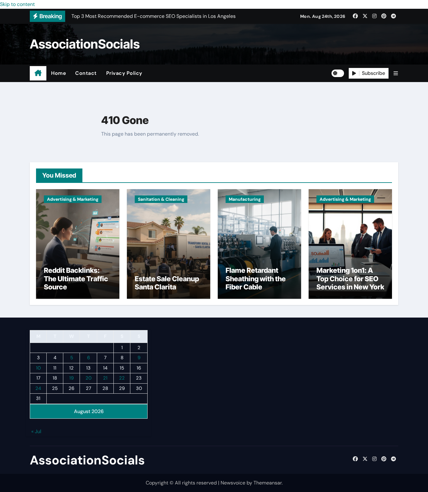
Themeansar (267, 482)
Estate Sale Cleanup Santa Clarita (167, 283)
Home (58, 73)
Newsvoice (233, 482)
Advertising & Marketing (72, 199)
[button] (395, 73)
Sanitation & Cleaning (161, 199)
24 (38, 388)
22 (122, 378)
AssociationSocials (85, 44)
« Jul (36, 431)
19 (71, 378)
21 (105, 378)
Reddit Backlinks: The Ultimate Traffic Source (76, 278)
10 (38, 368)
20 (88, 378)
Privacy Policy (124, 73)
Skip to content (17, 4)
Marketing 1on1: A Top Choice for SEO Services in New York (350, 278)
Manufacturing (245, 199)
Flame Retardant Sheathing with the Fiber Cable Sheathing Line (256, 282)
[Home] (38, 73)
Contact (86, 73)
